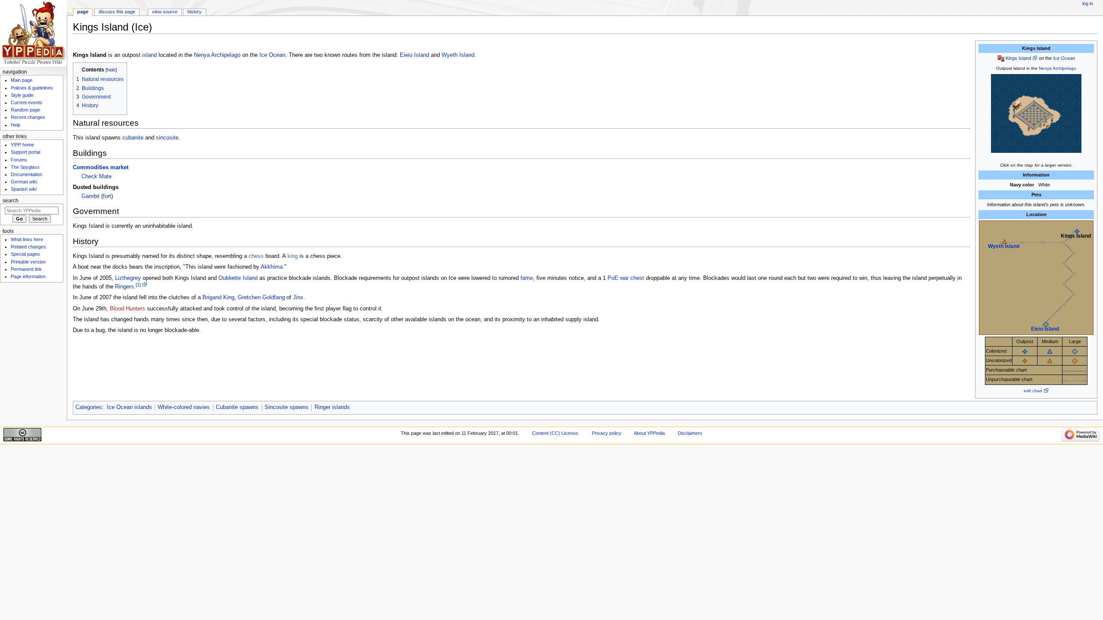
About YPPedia (649, 433)
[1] (138, 284)
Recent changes (28, 117)
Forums (19, 159)
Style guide (22, 95)
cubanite (132, 138)
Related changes (28, 246)
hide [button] (111, 69)
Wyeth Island (1003, 246)
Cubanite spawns (237, 407)
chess (256, 256)
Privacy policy (606, 433)
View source (165, 11)
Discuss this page (117, 11)
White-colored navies (184, 407)
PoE (613, 278)
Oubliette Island (238, 278)
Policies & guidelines (32, 87)
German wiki (24, 181)
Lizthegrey (128, 278)
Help (15, 124)
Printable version (28, 261)
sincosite (167, 138)
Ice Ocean (1064, 58)
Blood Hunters (127, 309)
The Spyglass (25, 167)
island (149, 55)
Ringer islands (332, 407)
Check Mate (96, 177)
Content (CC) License (555, 433)
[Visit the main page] (33, 33)
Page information (28, 276)
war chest (632, 278)
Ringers (124, 287)
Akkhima (272, 267)
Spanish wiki (24, 189)
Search (11, 200)
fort (107, 196)
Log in (1087, 3)
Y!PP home (22, 144)
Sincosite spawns (286, 407)
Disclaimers (690, 433)
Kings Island (1018, 58)
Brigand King (218, 297)
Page (82, 11)
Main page (21, 80)
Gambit (90, 196)
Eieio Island (1045, 329)
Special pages (25, 254)
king (292, 256)
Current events (26, 102)
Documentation (26, 174)
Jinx (298, 297)
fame (526, 278)
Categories (88, 407)
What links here (27, 239)
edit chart (1033, 390)
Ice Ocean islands (129, 407)
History (194, 11)
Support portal (25, 152)
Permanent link (26, 269)
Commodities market (100, 167)
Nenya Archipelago (1057, 68)
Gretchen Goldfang (261, 297)
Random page (25, 109)
